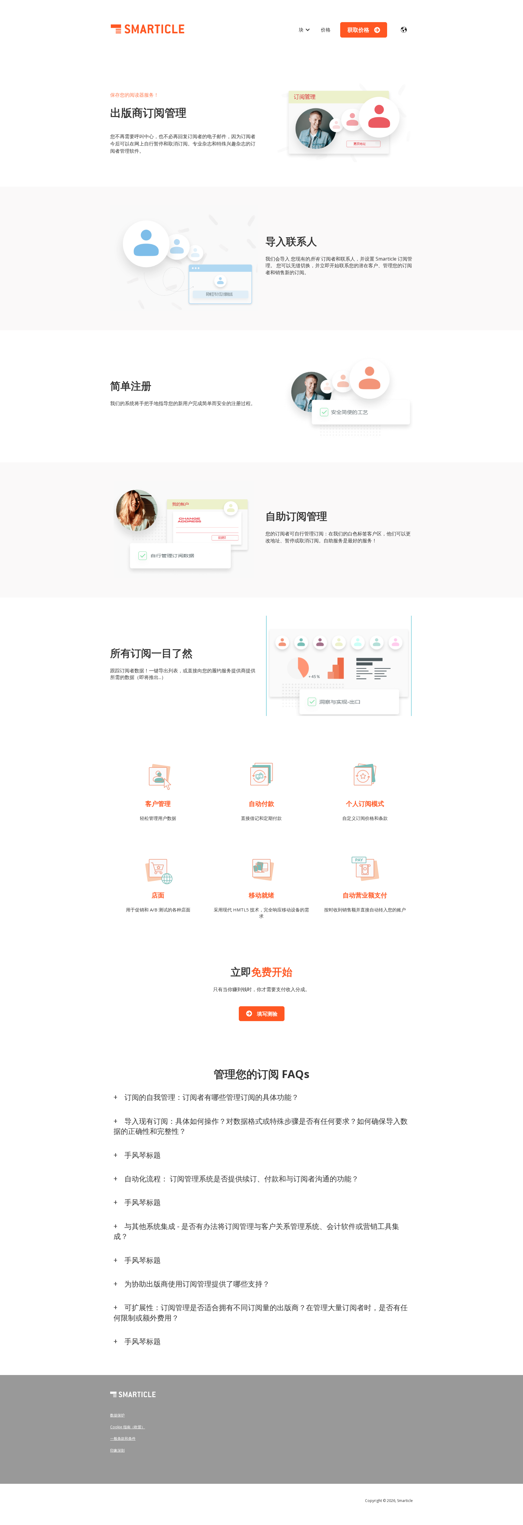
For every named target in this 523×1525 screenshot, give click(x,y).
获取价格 (358, 29)
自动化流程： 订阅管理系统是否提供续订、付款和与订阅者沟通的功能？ (241, 1179)
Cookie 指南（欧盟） (127, 1427)
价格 (326, 29)
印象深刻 (117, 1450)
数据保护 (117, 1415)
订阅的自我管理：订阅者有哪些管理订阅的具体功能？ (211, 1097)
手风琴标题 (142, 1155)
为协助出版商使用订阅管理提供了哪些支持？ (197, 1284)
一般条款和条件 (123, 1438)
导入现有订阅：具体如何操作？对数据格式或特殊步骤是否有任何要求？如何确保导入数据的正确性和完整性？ (260, 1126)
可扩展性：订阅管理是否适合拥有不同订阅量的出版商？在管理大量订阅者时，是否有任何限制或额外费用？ (260, 1312)
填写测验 (267, 1013)
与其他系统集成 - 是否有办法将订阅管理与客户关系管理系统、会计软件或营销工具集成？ (256, 1231)
